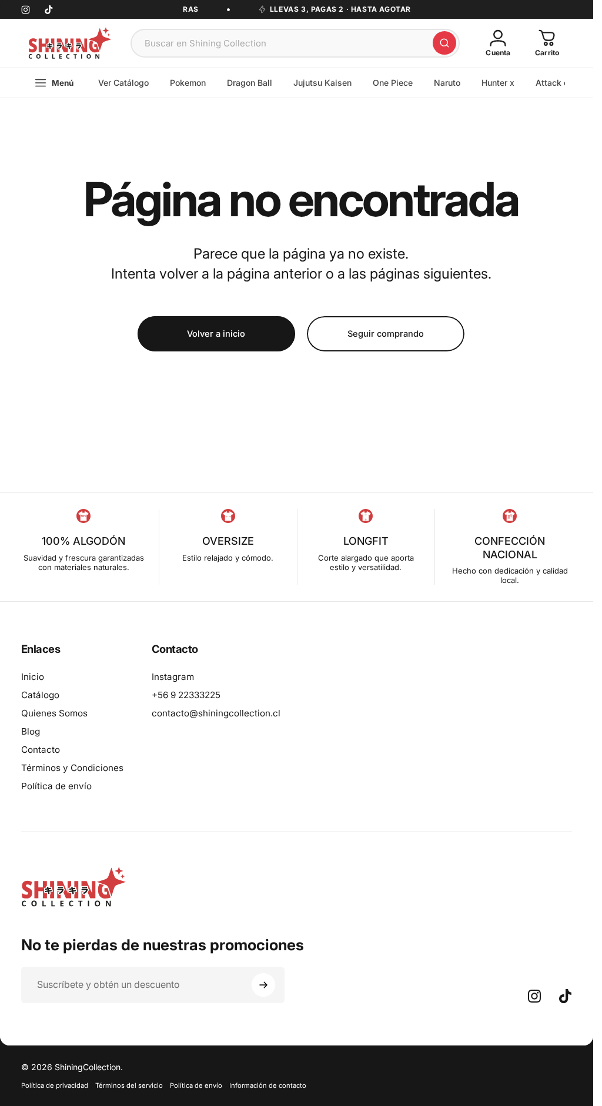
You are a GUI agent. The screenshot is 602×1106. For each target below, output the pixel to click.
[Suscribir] (263, 985)
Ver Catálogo (123, 83)
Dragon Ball (249, 83)
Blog (30, 731)
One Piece (393, 83)
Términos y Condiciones (72, 767)
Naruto (447, 83)
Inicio (32, 676)
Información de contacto (267, 1085)
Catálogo (40, 695)
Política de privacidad (54, 1085)
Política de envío (56, 786)
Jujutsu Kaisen (322, 83)
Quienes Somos (54, 713)
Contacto (40, 749)
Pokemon (188, 83)
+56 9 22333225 (186, 695)
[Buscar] (444, 43)
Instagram (173, 676)
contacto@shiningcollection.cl (216, 713)
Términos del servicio (129, 1085)
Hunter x (497, 83)
